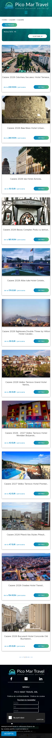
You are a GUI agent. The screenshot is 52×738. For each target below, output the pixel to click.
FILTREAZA (9, 25)
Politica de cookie (37, 696)
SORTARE (37, 36)
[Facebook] (11, 678)
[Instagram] (26, 678)
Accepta (9, 733)
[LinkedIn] (40, 678)
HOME (4, 20)
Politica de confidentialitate (18, 696)
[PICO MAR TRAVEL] (26, 5)
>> (32, 657)
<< (20, 657)
